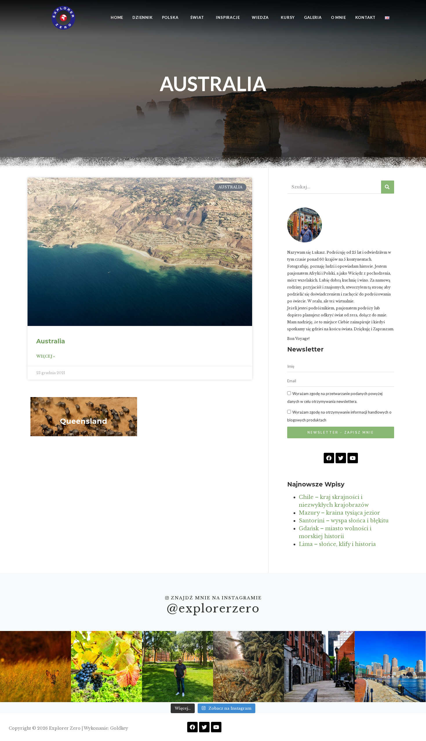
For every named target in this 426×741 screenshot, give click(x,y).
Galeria (313, 17)
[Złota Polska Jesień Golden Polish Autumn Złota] (248, 666)
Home (117, 17)
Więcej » (45, 356)
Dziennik (142, 17)
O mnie (338, 17)
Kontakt (365, 17)
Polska (170, 17)
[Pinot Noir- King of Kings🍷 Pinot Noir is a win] (106, 666)
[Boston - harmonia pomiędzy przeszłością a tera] (390, 666)
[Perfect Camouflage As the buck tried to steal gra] (35, 666)
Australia (50, 341)
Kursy (288, 17)
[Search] (387, 187)
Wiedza (260, 17)
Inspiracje (228, 17)
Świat (197, 17)
